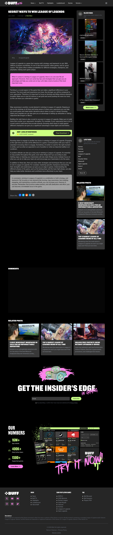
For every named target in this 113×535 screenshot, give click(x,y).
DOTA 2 (60, 496)
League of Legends (64, 509)
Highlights (50, 3)
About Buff (35, 504)
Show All (82, 173)
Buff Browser (88, 496)
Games (70, 3)
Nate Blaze (29, 16)
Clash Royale (62, 502)
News (32, 3)
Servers (78, 3)
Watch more (90, 107)
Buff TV (41, 3)
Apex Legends (62, 511)
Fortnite (60, 507)
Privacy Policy (74, 403)
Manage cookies (56, 533)
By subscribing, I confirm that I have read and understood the (57, 403)
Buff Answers (88, 498)
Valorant (60, 504)
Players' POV (88, 500)
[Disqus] (56, 292)
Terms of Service (51, 530)
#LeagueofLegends (24, 58)
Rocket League (63, 500)
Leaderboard (61, 3)
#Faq (13, 58)
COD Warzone (62, 498)
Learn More (14, 466)
